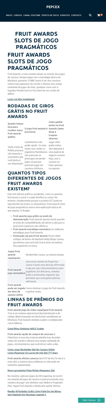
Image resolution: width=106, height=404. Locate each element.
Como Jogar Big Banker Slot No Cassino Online (31, 349)
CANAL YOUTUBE (31, 15)
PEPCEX (53, 7)
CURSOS (18, 15)
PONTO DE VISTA (50, 15)
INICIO (9, 15)
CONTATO (76, 15)
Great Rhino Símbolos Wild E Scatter (26, 328)
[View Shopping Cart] (98, 15)
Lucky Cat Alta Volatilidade (21, 99)
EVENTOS (65, 15)
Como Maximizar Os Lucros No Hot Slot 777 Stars (33, 353)
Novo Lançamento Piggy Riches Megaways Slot (31, 370)
